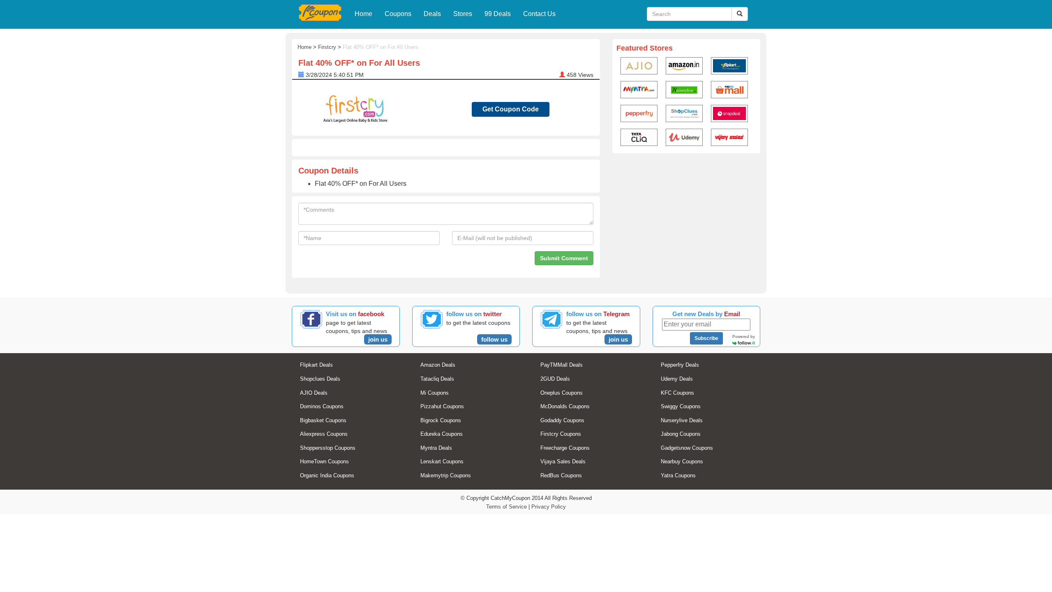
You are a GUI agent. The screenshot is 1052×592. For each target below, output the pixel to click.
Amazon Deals (437, 365)
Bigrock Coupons (440, 420)
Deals (432, 13)
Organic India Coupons (327, 475)
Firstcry (327, 47)
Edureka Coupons (441, 434)
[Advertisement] (686, 220)
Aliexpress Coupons (324, 434)
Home (363, 13)
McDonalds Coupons (565, 406)
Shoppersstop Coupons (327, 448)
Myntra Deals (436, 448)
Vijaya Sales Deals (563, 461)
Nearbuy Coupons (682, 461)
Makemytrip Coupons (445, 475)
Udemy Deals (677, 379)
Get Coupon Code (510, 109)
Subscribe (706, 338)
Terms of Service (506, 507)
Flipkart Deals (316, 365)
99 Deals (497, 13)
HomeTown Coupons (324, 461)
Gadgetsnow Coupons (687, 448)
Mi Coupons (434, 393)
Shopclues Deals (320, 379)
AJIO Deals (314, 393)
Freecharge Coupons (565, 448)
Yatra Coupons (678, 475)
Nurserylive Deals (682, 420)
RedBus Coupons (561, 475)
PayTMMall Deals (561, 365)
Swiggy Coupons (681, 406)
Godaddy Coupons (562, 420)
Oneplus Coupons (561, 393)
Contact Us (539, 13)
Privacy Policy (548, 507)
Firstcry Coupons (560, 434)
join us (378, 339)
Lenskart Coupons (442, 461)
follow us (494, 339)
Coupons (398, 13)
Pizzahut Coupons (442, 406)
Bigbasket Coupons (323, 420)
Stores (462, 13)
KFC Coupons (677, 393)
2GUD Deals (555, 379)
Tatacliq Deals (437, 379)
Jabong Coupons (681, 434)
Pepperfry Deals (680, 365)
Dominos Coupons (322, 406)
